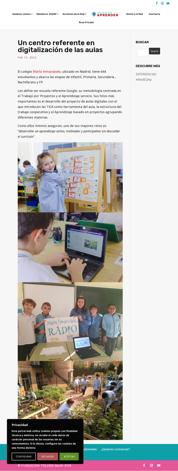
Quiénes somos (21, 14)
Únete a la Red (134, 14)
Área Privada (86, 22)
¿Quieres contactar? (115, 449)
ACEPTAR (69, 456)
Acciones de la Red (73, 14)
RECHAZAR (47, 456)
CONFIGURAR (23, 456)
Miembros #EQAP (47, 14)
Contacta (154, 14)
